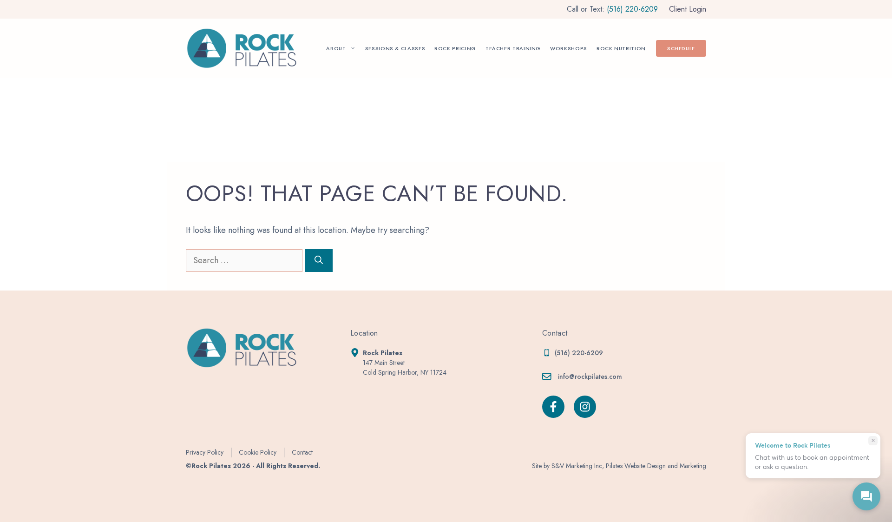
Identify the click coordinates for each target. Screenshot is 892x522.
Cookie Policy (257, 452)
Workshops (568, 48)
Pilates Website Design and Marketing (656, 465)
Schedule (681, 48)
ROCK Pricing (455, 48)
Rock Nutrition (621, 48)
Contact (302, 452)
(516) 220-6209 (632, 9)
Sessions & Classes (395, 48)
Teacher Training (513, 48)
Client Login (687, 9)
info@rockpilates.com (590, 376)
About (336, 48)
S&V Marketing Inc (576, 465)
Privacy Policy (204, 452)
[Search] (319, 260)
